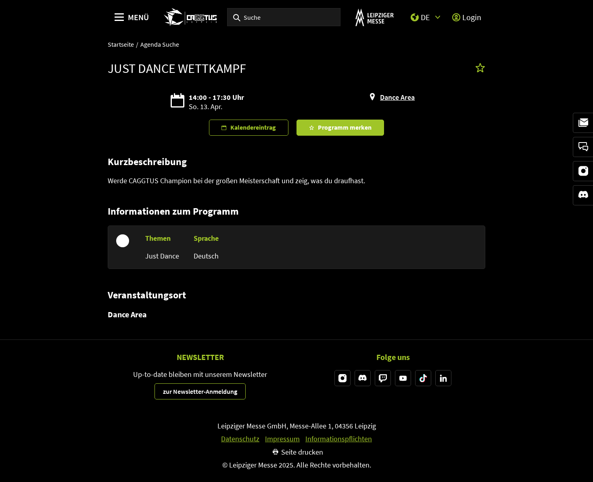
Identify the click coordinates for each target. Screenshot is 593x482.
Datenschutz (240, 438)
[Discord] (583, 195)
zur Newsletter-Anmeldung (200, 391)
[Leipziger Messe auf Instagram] (342, 378)
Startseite (121, 44)
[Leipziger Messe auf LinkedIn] (443, 378)
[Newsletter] (583, 123)
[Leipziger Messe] (374, 17)
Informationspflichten (338, 438)
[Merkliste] (480, 68)
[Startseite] (190, 17)
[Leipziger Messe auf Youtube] (403, 378)
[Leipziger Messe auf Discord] (363, 378)
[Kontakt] (583, 147)
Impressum (282, 438)
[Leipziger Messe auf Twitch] (383, 378)
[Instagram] (583, 171)
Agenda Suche (159, 44)
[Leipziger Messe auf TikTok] (423, 378)
